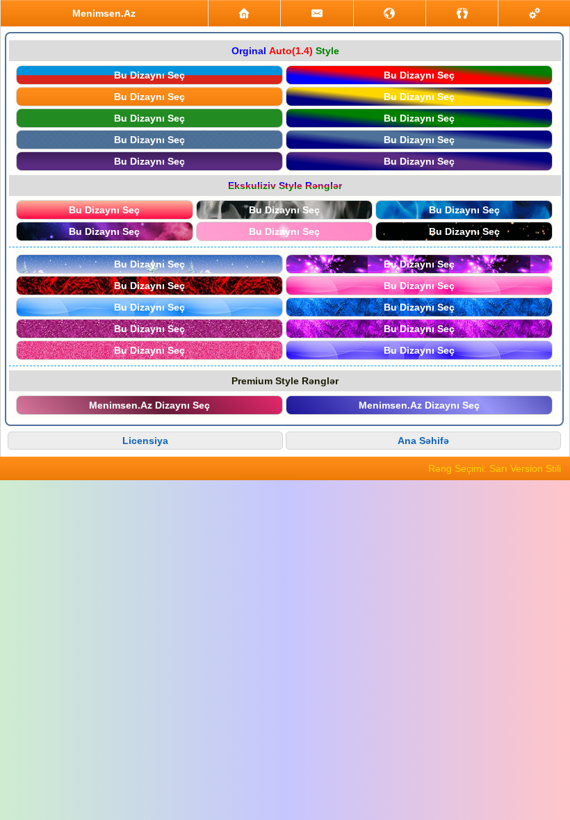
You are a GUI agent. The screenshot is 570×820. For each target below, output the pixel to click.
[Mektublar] (390, 13)
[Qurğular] (534, 13)
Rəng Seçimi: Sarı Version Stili (494, 468)
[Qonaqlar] (462, 13)
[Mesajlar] (317, 13)
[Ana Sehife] (244, 13)
